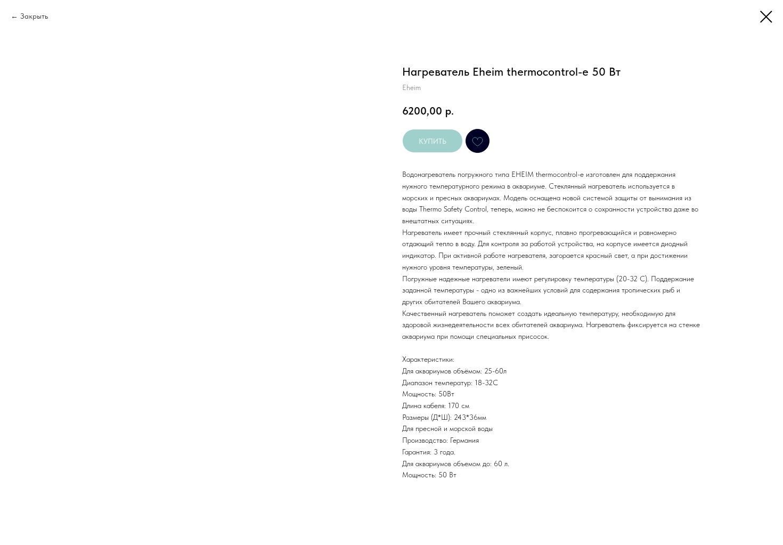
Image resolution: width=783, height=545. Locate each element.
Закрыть (34, 16)
